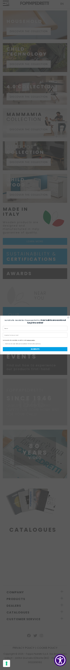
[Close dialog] (68, 317)
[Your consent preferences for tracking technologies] (6, 663)
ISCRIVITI (35, 349)
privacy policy (31, 340)
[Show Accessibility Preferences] (60, 660)
